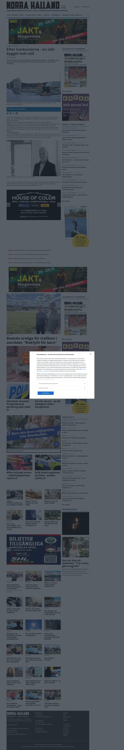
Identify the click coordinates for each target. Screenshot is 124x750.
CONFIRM (45, 393)
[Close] (91, 354)
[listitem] (62, 383)
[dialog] (62, 375)
